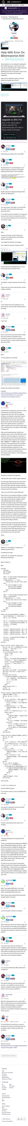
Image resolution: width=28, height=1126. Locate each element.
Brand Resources (6, 1114)
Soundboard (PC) (12, 8)
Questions (8, 5)
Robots (3, 1086)
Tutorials (4, 1089)
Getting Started (5, 1095)
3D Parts (11, 1087)
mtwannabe (9, 994)
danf (7, 1016)
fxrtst (7, 159)
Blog (3, 1107)
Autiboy (8, 961)
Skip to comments (10, 59)
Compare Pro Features (9, 134)
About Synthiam (6, 1106)
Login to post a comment (8, 1055)
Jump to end (20, 59)
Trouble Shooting (6, 1097)
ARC (22, 418)
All (3, 5)
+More (22, 5)
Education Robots (6, 1112)
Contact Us (4, 1109)
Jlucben (8, 295)
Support (4, 1093)
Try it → (19, 8)
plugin (9, 235)
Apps (10, 1084)
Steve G (8, 402)
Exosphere (4, 1075)
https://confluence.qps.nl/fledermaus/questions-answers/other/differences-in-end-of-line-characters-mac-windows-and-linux (14, 394)
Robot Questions (13, 17)
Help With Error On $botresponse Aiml (12, 19)
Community (4, 17)
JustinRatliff (9, 880)
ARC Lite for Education (7, 1072)
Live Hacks (12, 1086)
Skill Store (4, 1074)
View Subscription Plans (9, 138)
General (16, 5)
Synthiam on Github (7, 1079)
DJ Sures (8, 145)
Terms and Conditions (7, 1121)
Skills (3, 1100)
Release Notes (5, 1077)
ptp (7, 225)
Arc (3, 1099)
